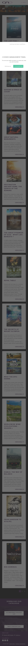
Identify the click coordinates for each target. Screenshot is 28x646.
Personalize (8, 66)
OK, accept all (19, 66)
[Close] (14, 323)
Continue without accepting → (18, 44)
